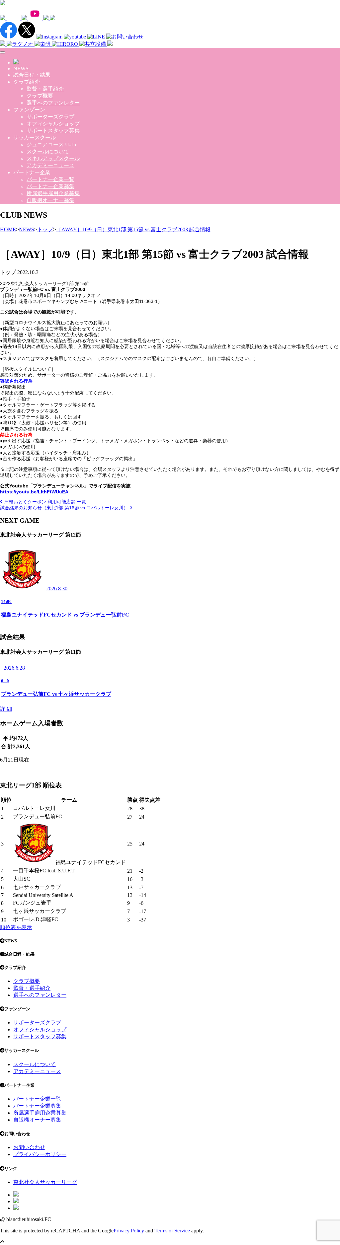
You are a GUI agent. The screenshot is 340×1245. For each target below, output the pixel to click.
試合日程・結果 (31, 75)
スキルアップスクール (53, 158)
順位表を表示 (16, 927)
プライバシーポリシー (39, 1154)
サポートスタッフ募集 (53, 130)
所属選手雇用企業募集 (53, 193)
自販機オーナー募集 (50, 200)
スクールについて (48, 151)
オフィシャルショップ (53, 123)
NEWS (21, 68)
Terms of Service (172, 1230)
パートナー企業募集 (50, 186)
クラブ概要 (40, 96)
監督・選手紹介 (45, 89)
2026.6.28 (14, 668)
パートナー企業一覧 (50, 179)
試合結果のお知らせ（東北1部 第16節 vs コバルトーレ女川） (64, 507)
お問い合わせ (29, 1147)
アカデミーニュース (50, 165)
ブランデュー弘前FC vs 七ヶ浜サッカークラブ (56, 694)
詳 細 (6, 709)
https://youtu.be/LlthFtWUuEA (34, 491)
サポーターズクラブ (50, 116)
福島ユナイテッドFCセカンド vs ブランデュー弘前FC (65, 615)
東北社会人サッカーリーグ (45, 1182)
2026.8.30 (56, 588)
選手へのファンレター (53, 103)
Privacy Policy (129, 1230)
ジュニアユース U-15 (51, 144)
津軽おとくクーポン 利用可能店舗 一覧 (44, 501)
